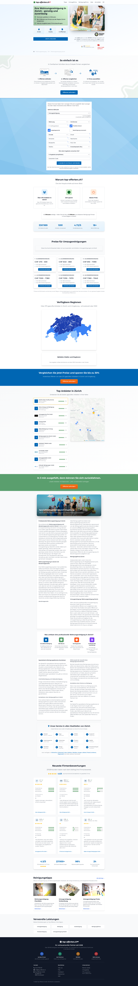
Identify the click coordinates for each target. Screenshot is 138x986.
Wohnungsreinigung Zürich (58, 51)
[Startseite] (33, 51)
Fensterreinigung (42, 931)
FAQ (59, 970)
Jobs (91, 2)
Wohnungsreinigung (41, 51)
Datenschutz (61, 974)
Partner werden (86, 967)
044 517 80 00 (38, 967)
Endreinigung (78, 926)
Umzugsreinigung (42, 926)
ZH (48, 51)
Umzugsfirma (73, 2)
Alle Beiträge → (101, 878)
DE (103, 2)
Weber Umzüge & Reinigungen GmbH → (92, 851)
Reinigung (60, 926)
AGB (59, 976)
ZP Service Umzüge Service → (66, 851)
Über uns (60, 967)
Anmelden (98, 2)
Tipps (65, 2)
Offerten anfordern (69, 92)
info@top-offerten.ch (40, 970)
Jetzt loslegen (50, 39)
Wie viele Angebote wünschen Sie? (69, 151)
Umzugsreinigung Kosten (60, 931)
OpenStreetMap (92, 440)
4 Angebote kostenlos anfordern (69, 163)
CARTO (102, 440)
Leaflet (86, 440)
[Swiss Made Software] (100, 46)
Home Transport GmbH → (89, 812)
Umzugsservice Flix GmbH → (41, 851)
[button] (93, 413)
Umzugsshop (85, 970)
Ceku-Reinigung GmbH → (40, 812)
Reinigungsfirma (83, 2)
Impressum (61, 972)
